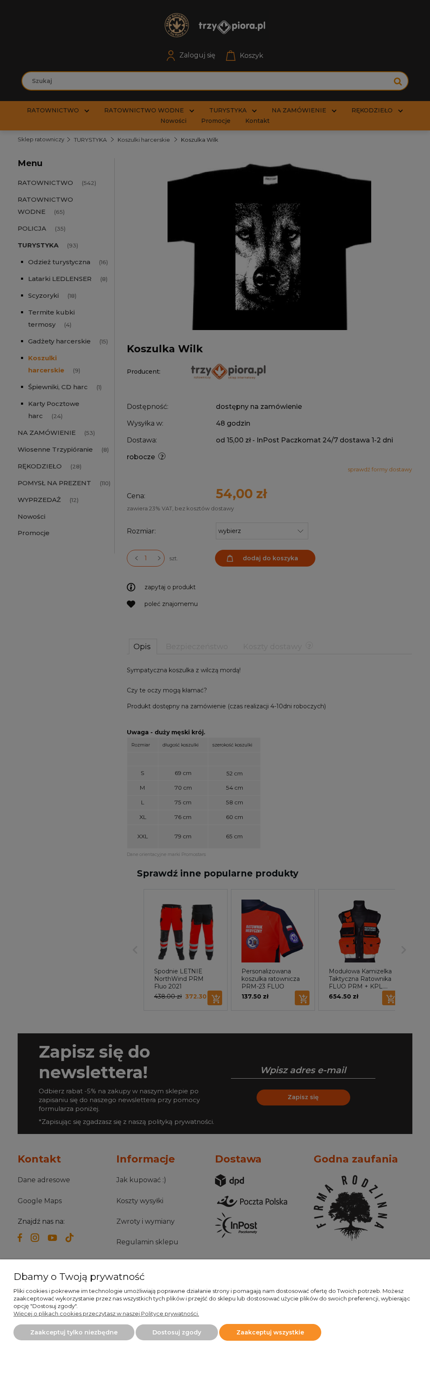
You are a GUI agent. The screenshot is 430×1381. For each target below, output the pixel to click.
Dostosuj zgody (176, 1332)
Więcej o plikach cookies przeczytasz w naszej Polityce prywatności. (106, 1313)
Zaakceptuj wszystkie (270, 1332)
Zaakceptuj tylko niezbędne (74, 1332)
